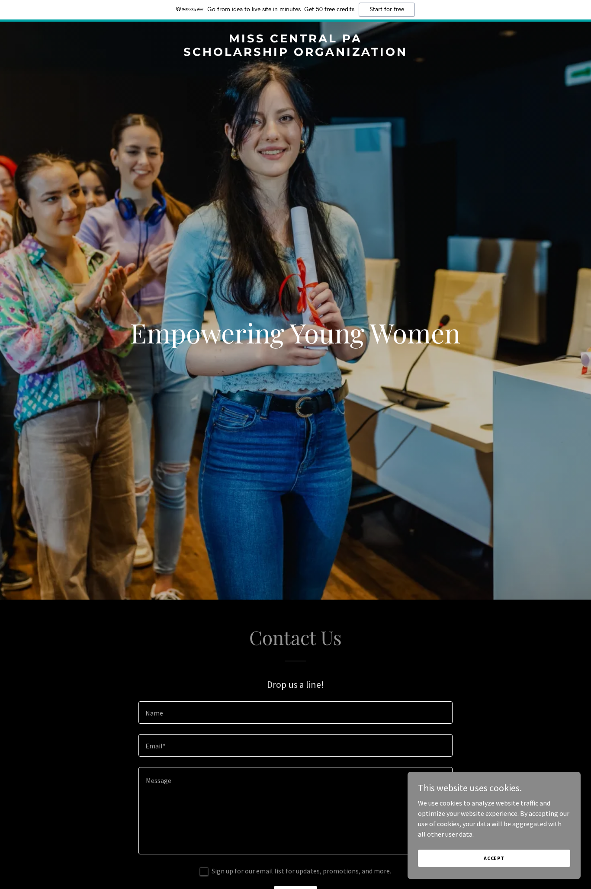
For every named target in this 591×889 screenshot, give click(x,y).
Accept (494, 858)
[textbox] (295, 712)
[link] (296, 53)
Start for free (386, 9)
